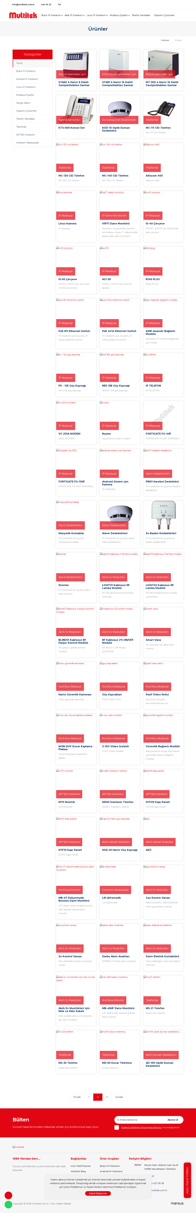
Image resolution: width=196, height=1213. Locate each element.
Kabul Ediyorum (98, 1193)
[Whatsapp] (8, 1204)
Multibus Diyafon (119, 15)
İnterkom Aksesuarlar (27, 142)
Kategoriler (32, 54)
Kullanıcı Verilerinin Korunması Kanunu (141, 1127)
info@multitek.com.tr (23, 4)
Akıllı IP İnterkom (74, 15)
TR (59, 5)
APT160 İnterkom (25, 134)
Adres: (137, 1164)
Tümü (19, 63)
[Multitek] (18, 1147)
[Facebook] (165, 4)
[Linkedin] (175, 4)
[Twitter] (170, 4)
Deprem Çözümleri (164, 15)
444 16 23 (46, 4)
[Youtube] (181, 4)
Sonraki (119, 1097)
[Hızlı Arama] (8, 1195)
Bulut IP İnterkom (51, 15)
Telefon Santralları (141, 15)
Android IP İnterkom (27, 79)
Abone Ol (173, 1119)
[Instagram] (186, 4)
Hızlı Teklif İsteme (81, 1166)
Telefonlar (21, 126)
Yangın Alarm (23, 103)
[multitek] (24, 15)
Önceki (77, 1097)
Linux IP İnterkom (96, 15)
